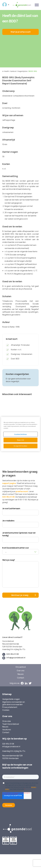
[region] (20, 434)
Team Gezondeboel (10, 724)
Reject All (20, 440)
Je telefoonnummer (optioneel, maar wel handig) (18, 534)
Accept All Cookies (20, 446)
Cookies (5, 710)
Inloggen (5, 4)
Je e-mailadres (8, 520)
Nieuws (21, 674)
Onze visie (6, 721)
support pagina (9, 483)
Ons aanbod (20, 667)
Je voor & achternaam (11, 508)
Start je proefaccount (21, 32)
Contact (20, 678)
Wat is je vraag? (8, 560)
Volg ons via (14, 683)
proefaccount (22, 491)
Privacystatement (9, 707)
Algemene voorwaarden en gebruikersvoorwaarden (13, 703)
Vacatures (6, 729)
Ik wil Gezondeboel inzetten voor (15, 548)
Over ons (20, 670)
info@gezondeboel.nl (15, 657)
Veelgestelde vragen (11, 699)
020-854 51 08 (8, 497)
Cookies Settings (20, 434)
